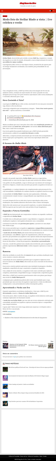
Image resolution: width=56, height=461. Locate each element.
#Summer (38, 116)
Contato (45, 456)
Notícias (5, 16)
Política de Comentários (33, 456)
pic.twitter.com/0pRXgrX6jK (15, 117)
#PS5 (32, 116)
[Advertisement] (28, 79)
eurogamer (11, 311)
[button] (2, 10)
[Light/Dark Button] (51, 10)
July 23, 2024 (30, 120)
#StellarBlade (27, 116)
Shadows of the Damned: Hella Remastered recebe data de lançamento (26, 317)
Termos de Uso (23, 456)
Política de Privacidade (14, 456)
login (14, 356)
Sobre (40, 456)
